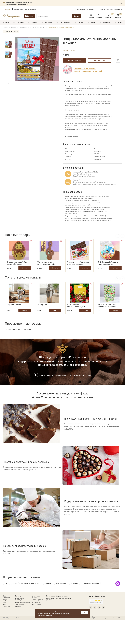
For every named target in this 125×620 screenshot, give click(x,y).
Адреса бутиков (18, 9)
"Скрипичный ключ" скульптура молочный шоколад (45, 263)
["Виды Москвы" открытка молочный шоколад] (37, 59)
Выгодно (6, 22)
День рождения (65, 22)
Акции (120, 22)
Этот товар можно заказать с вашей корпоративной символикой (88, 70)
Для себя (34, 22)
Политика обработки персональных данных (58, 599)
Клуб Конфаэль (6, 605)
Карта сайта (36, 604)
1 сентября (20, 22)
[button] (8, 83)
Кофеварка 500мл (14, 304)
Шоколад (18, 596)
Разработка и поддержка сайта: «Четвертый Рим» (108, 618)
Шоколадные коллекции (19, 599)
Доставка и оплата (31, 9)
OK (84, 612)
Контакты (102, 9)
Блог (4, 602)
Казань (7, 9)
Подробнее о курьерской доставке (84, 176)
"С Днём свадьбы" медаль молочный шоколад (108, 263)
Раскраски (106, 22)
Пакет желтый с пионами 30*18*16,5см (76, 305)
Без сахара (48, 22)
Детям (93, 22)
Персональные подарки (20, 605)
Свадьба (80, 22)
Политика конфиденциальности (57, 596)
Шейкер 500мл (42, 304)
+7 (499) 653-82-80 (97, 596)
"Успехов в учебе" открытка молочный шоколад (78, 263)
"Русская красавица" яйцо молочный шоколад (17, 263)
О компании (91, 9)
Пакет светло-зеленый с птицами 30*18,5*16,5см (107, 305)
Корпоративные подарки (114, 9)
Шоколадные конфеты (22, 602)
